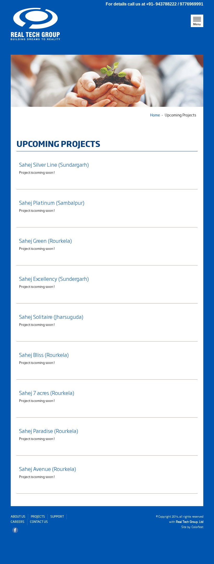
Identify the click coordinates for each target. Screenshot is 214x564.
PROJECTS (38, 516)
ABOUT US (18, 516)
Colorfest (197, 527)
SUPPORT (57, 516)
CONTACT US (39, 521)
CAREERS (17, 521)
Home (155, 114)
